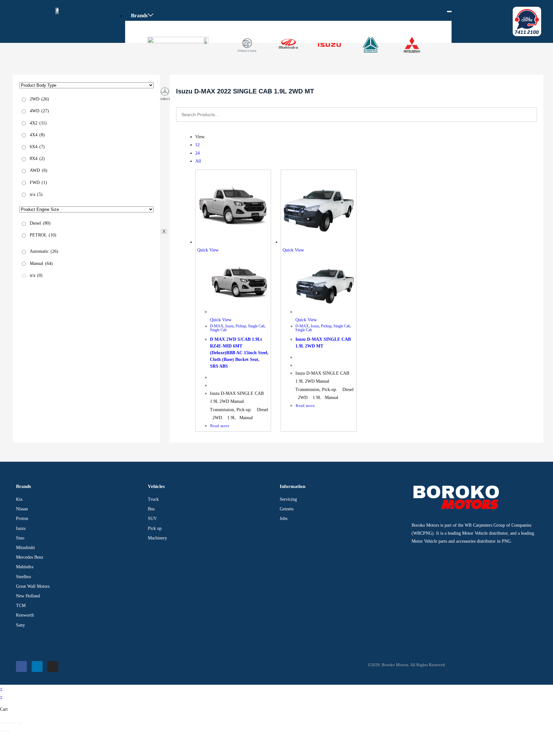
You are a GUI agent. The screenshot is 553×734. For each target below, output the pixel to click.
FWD (38, 182)
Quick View (208, 250)
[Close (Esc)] (19, 723)
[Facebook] (21, 666)
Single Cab (256, 326)
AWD (38, 170)
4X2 (38, 123)
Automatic (44, 251)
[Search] (528, 114)
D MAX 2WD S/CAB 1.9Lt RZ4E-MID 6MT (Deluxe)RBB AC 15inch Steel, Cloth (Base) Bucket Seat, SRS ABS (239, 353)
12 (197, 144)
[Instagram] (52, 666)
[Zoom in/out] (2, 723)
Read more (219, 426)
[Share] (14, 723)
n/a (36, 194)
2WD (39, 99)
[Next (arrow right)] (8, 731)
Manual (41, 263)
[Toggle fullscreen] (8, 723)
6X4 (37, 146)
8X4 (37, 158)
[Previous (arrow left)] (2, 731)
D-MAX (216, 326)
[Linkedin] (37, 666)
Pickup (241, 326)
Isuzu (229, 326)
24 (197, 153)
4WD (39, 110)
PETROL (43, 235)
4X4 (37, 134)
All (198, 161)
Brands (139, 15)
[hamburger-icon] (449, 11)
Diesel (40, 223)
